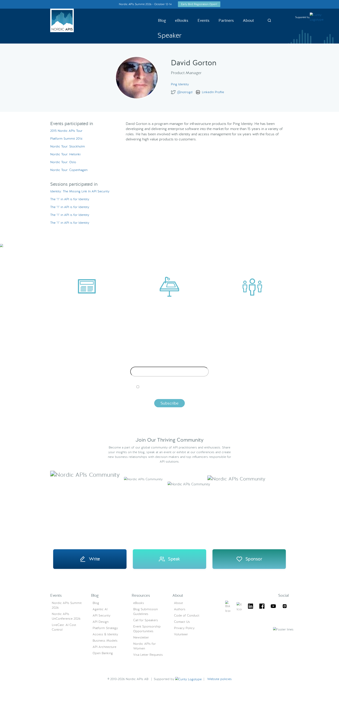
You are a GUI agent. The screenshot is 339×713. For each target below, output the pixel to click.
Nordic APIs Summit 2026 (67, 605)
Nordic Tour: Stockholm (67, 146)
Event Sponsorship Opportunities (147, 628)
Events (204, 20)
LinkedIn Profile (213, 92)
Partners (226, 20)
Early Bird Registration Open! (199, 4)
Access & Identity (105, 634)
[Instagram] (285, 607)
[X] (228, 607)
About (248, 20)
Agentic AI (100, 609)
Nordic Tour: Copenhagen (68, 170)
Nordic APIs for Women (144, 646)
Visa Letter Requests (148, 655)
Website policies (219, 679)
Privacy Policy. (230, 393)
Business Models (105, 640)
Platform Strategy (105, 628)
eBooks (181, 20)
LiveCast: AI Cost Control (64, 627)
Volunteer (181, 634)
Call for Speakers (145, 620)
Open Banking (103, 653)
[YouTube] (273, 607)
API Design (100, 622)
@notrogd (184, 92)
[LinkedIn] (250, 607)
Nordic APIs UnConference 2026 (66, 616)
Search (269, 20)
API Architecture (104, 647)
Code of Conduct (186, 615)
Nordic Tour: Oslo (63, 162)
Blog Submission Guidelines (145, 611)
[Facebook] (262, 607)
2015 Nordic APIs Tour (66, 131)
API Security (101, 615)
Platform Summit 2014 (66, 138)
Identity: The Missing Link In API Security (79, 191)
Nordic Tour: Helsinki (65, 154)
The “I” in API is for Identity (69, 199)
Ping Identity (180, 84)
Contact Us (182, 622)
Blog (162, 20)
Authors (179, 609)
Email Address (169, 364)
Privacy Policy (184, 628)
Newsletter (141, 637)
